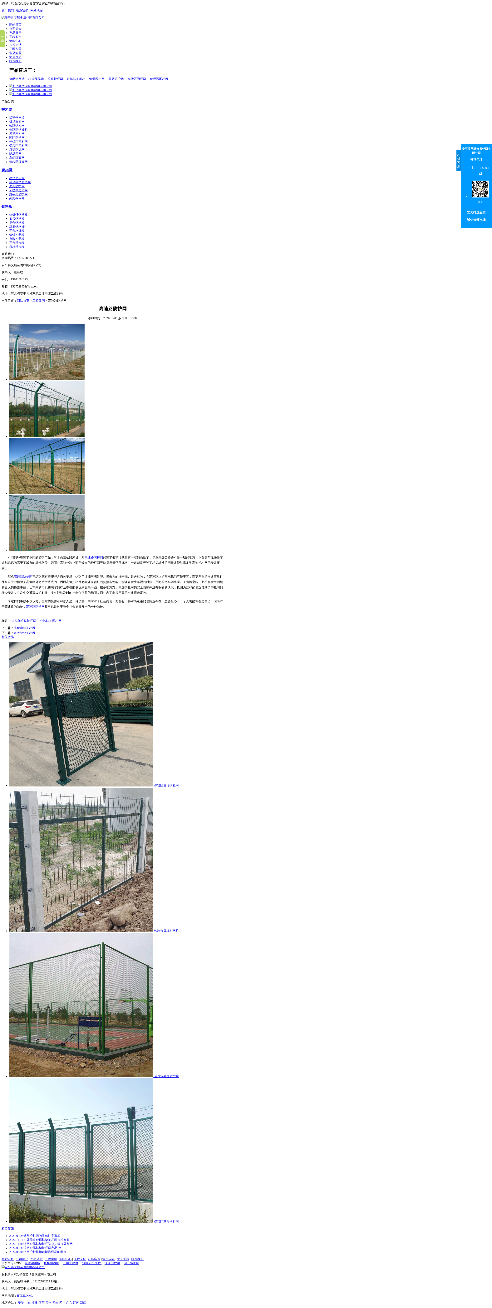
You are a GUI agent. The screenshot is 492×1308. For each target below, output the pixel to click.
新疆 (83, 1302)
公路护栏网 (55, 79)
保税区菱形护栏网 (166, 785)
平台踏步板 (17, 242)
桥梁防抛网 (17, 149)
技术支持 (15, 45)
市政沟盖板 (17, 238)
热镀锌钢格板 (18, 214)
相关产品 (8, 637)
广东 (69, 1302)
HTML (21, 1295)
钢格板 (7, 206)
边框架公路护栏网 (24, 620)
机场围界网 (36, 79)
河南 (55, 1302)
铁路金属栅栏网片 (166, 930)
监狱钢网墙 (17, 79)
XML (29, 1295)
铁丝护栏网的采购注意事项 (34, 1235)
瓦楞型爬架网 (18, 190)
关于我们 (8, 10)
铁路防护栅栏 (76, 79)
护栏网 (7, 109)
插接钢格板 (17, 218)
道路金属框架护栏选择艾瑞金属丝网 (41, 1244)
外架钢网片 (17, 198)
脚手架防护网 (18, 194)
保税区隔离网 (18, 161)
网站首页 (15, 24)
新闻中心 (15, 40)
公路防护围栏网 (51, 620)
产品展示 (15, 32)
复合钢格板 (17, 222)
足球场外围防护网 (166, 1076)
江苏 (76, 1302)
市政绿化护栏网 (24, 633)
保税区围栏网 (159, 79)
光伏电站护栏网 (24, 628)
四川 (62, 1302)
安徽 (21, 1302)
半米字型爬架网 (20, 182)
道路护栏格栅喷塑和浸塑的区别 (37, 1252)
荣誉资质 (15, 57)
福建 (35, 1302)
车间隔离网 (17, 157)
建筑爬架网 (17, 178)
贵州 (48, 1302)
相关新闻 (8, 1228)
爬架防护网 (17, 186)
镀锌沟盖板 (17, 234)
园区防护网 (116, 79)
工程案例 (15, 36)
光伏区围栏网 (137, 79)
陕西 (41, 1302)
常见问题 (15, 53)
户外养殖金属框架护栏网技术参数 (39, 1239)
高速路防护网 (94, 557)
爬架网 (7, 170)
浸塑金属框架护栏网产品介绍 (36, 1248)
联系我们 (22, 10)
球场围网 (15, 153)
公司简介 (15, 28)
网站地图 (36, 10)
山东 (28, 1302)
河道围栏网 (97, 79)
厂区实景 (15, 49)
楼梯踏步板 (17, 246)
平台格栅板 (17, 230)
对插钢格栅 (17, 226)
